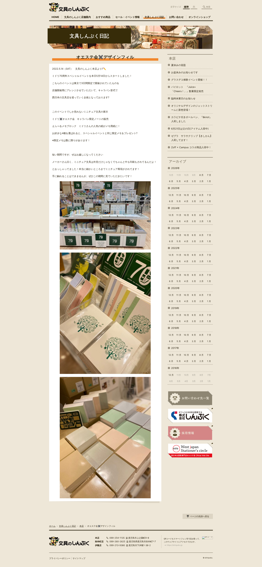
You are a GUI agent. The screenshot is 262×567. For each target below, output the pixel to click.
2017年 (175, 347)
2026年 (175, 168)
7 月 (209, 175)
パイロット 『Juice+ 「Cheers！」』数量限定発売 (187, 89)
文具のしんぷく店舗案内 (77, 17)
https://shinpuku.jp (174, 545)
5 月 (179, 181)
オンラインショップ (199, 17)
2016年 (175, 368)
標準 (186, 6)
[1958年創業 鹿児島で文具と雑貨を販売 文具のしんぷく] (69, 7)
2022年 (175, 248)
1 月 (209, 181)
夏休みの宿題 (178, 65)
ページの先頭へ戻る (199, 516)
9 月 (194, 195)
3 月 (194, 181)
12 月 (171, 195)
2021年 (175, 268)
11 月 (178, 195)
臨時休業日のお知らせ (183, 98)
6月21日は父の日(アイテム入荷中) (190, 128)
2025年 (175, 188)
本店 (172, 58)
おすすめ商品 (103, 17)
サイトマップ (79, 558)
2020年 (175, 288)
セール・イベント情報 (127, 17)
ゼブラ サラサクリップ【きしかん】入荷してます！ (191, 138)
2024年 (175, 208)
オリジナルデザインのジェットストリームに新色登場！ (191, 107)
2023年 (175, 228)
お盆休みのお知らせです (184, 72)
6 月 (171, 181)
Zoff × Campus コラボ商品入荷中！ (191, 147)
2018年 (175, 327)
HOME (55, 17)
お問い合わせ (176, 17)
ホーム (52, 526)
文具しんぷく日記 (154, 17)
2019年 (175, 308)
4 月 (186, 181)
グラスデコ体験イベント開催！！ (189, 79)
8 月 (201, 175)
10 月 (186, 195)
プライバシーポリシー (59, 558)
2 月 (201, 181)
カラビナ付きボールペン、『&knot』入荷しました (191, 119)
